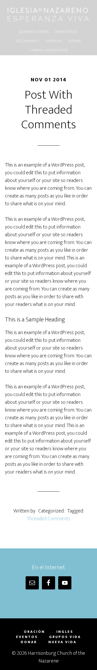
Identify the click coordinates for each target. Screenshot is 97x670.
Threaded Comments (48, 518)
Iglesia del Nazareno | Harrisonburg (48, 13)
